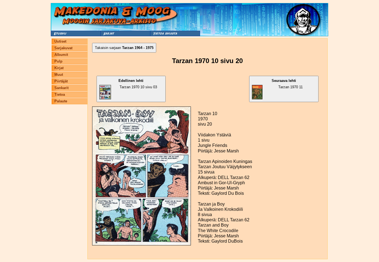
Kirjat (59, 68)
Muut (58, 74)
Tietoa (59, 94)
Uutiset (60, 41)
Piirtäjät (61, 81)
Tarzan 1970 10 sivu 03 (137, 84)
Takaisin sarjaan (124, 48)
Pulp (58, 61)
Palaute (60, 101)
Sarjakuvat (63, 48)
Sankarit (61, 88)
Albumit (61, 55)
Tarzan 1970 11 (287, 84)
